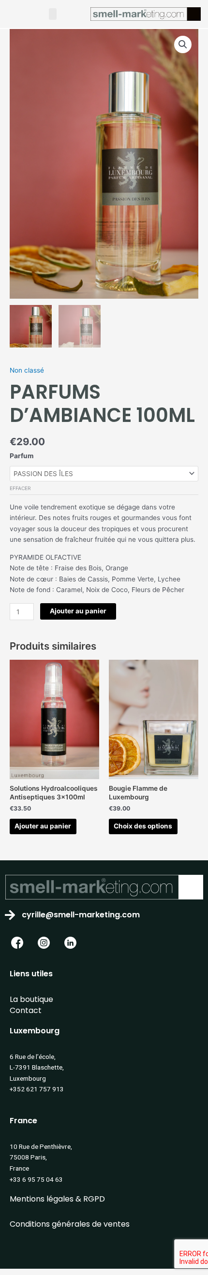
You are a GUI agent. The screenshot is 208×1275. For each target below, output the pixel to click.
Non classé (27, 370)
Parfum (21, 456)
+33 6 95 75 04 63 (36, 1179)
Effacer (20, 488)
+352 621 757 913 (37, 1089)
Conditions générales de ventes (70, 1224)
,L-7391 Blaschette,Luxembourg (37, 1067)
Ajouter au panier (78, 611)
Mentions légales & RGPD (57, 1198)
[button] (53, 14)
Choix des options (143, 826)
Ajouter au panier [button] (43, 826)
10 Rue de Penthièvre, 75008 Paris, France (41, 1157)
